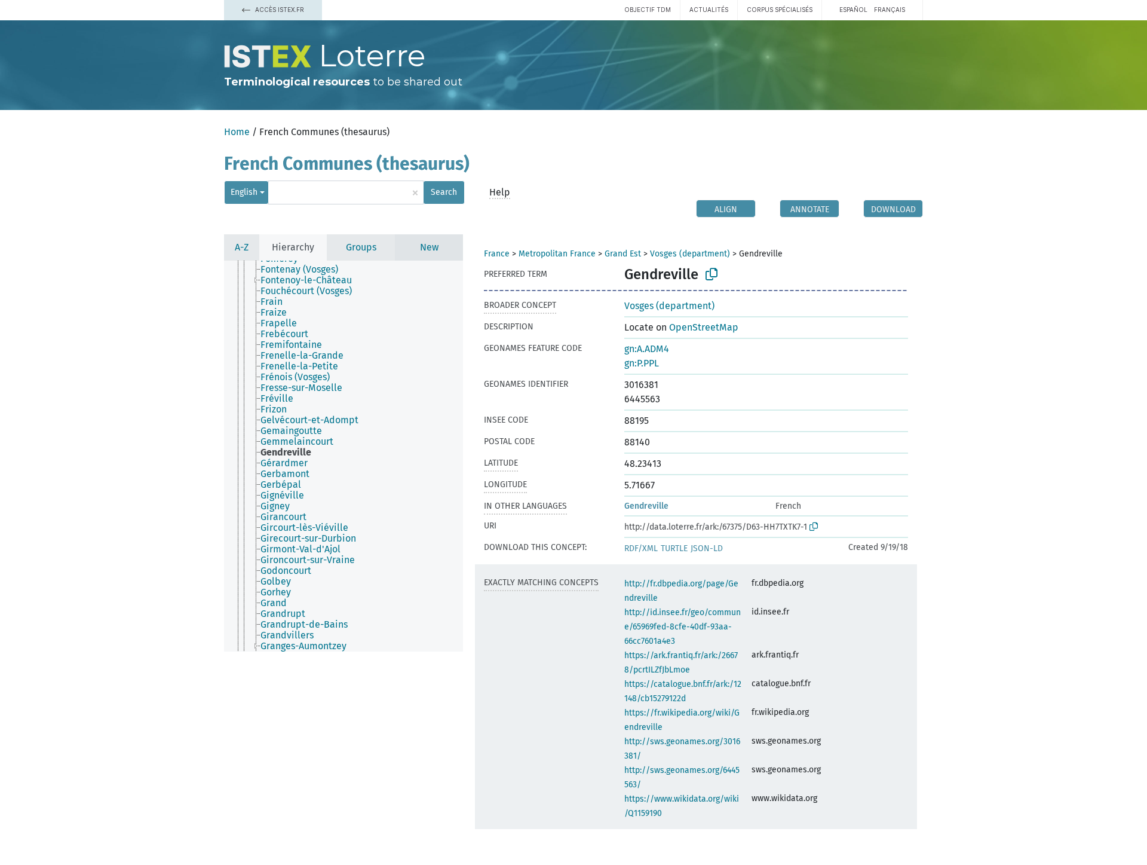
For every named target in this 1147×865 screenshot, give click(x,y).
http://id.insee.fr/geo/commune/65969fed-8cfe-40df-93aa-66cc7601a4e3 (682, 626)
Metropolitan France (557, 254)
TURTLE (674, 548)
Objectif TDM (647, 9)
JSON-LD (707, 548)
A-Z (242, 247)
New (429, 247)
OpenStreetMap (703, 327)
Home (237, 131)
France (497, 254)
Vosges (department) (690, 254)
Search (444, 192)
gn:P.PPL (641, 363)
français (889, 9)
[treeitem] (304, 269)
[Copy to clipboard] (711, 274)
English (244, 192)
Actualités (708, 9)
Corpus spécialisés (779, 9)
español (853, 9)
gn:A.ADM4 (646, 348)
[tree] (343, 456)
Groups (361, 247)
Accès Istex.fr (278, 9)
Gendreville (646, 506)
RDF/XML (641, 548)
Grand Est (623, 254)
